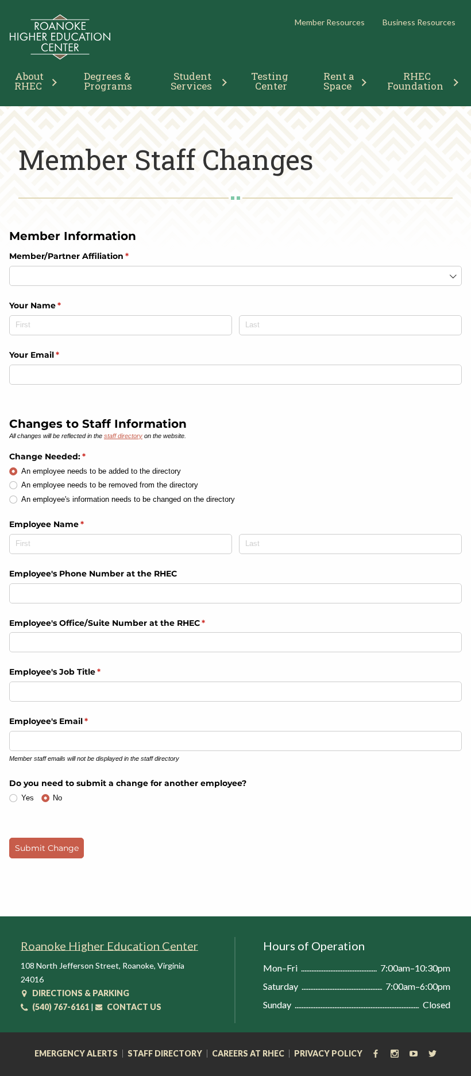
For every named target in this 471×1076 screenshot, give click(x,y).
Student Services (192, 80)
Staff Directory (165, 1054)
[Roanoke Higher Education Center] (60, 57)
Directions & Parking (79, 993)
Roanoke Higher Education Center (109, 946)
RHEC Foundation (415, 80)
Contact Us (133, 1007)
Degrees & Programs (108, 80)
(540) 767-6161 (59, 1007)
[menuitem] (108, 80)
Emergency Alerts (76, 1054)
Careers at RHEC (248, 1054)
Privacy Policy (328, 1054)
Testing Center (271, 80)
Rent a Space (340, 80)
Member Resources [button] (330, 22)
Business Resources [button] (419, 22)
